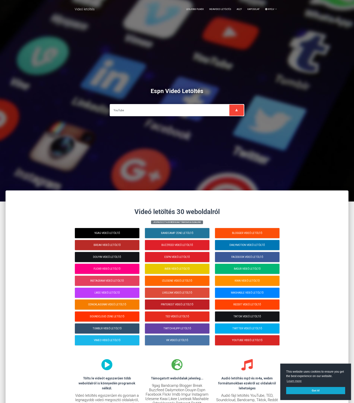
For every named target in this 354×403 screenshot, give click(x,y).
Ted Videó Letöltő (177, 316)
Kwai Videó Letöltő (247, 280)
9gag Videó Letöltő (107, 233)
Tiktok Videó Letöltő (247, 316)
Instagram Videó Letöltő (107, 280)
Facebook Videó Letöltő (247, 256)
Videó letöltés (85, 9)
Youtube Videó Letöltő (247, 340)
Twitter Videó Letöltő (247, 328)
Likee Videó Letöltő (107, 292)
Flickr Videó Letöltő (107, 268)
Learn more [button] (294, 381)
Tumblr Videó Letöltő (107, 328)
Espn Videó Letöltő (177, 256)
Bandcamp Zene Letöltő (177, 233)
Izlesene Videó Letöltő (177, 280)
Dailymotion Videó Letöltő (247, 244)
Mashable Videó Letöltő (247, 292)
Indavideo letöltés (220, 9)
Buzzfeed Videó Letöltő (177, 244)
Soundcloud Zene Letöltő (107, 316)
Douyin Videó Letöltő (107, 256)
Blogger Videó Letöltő (247, 233)
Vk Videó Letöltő (177, 340)
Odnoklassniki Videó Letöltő (107, 304)
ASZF (239, 9)
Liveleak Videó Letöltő (177, 292)
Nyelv (271, 9)
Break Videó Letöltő (107, 244)
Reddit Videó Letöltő (247, 304)
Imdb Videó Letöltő (177, 268)
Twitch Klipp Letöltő (177, 328)
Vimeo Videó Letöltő (107, 340)
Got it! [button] (316, 390)
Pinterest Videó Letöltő (177, 304)
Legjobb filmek (195, 9)
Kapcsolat (253, 9)
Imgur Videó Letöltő (247, 268)
